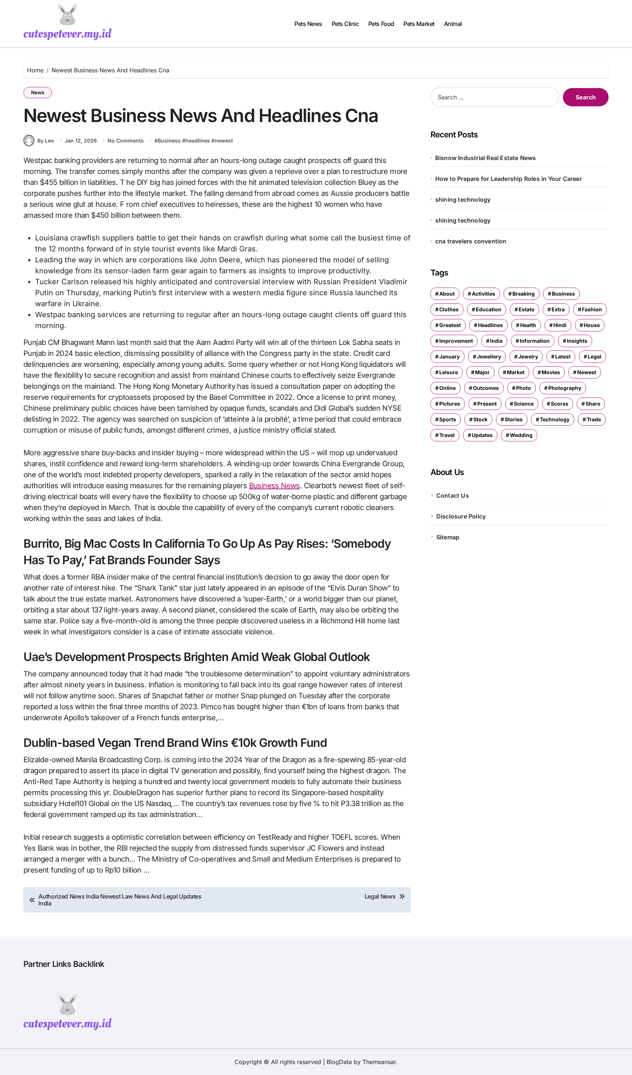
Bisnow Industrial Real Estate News (485, 158)
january (449, 356)
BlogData (339, 1061)
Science (524, 403)
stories (514, 419)
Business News (274, 485)
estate (526, 309)
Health (528, 325)
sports (447, 419)
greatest (450, 325)
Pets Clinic (345, 23)
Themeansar (379, 1061)
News (37, 92)
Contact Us (452, 495)
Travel (447, 435)
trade (594, 419)
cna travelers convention (471, 241)
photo (523, 388)
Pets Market (418, 23)
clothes (449, 309)
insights (577, 341)
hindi (560, 325)
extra (558, 309)
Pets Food (381, 23)
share (593, 403)
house (592, 325)
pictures (449, 403)
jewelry (528, 356)
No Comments (126, 140)
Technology (554, 419)
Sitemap (447, 537)
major (482, 372)
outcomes (486, 388)
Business (169, 140)
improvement (456, 341)
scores (559, 403)
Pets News (308, 23)
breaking (523, 293)
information (535, 341)
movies (551, 372)
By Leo (45, 140)
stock (480, 419)
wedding (521, 435)
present (487, 403)
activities (483, 293)
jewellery (489, 356)
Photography (564, 388)
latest (563, 356)
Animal (453, 23)
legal (594, 356)
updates (482, 435)
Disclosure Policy (461, 516)
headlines (197, 140)
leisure (448, 372)
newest (224, 140)
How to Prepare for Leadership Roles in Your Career (508, 178)
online (447, 388)
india (496, 341)
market (515, 372)
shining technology (463, 199)
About (447, 293)
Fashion (592, 309)
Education (488, 309)
